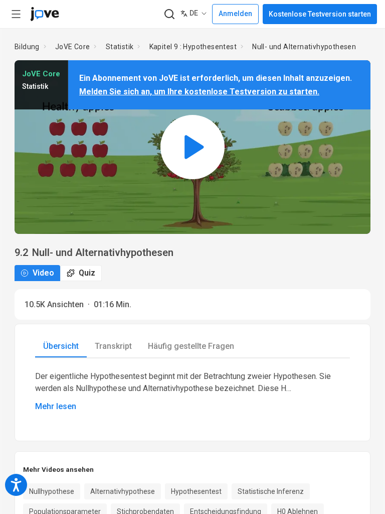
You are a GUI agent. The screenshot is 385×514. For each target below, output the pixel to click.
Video (43, 273)
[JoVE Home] (44, 14)
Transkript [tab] (113, 346)
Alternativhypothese (122, 491)
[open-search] (169, 14)
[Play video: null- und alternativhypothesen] (192, 146)
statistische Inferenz (271, 491)
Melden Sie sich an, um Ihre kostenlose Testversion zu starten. (199, 91)
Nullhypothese (51, 491)
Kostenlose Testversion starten (320, 14)
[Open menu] (16, 14)
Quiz (87, 273)
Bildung (27, 47)
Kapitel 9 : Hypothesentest (193, 47)
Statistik (120, 47)
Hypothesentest (196, 491)
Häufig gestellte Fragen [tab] (191, 346)
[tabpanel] (192, 391)
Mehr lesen (55, 406)
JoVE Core (72, 47)
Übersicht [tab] (61, 346)
